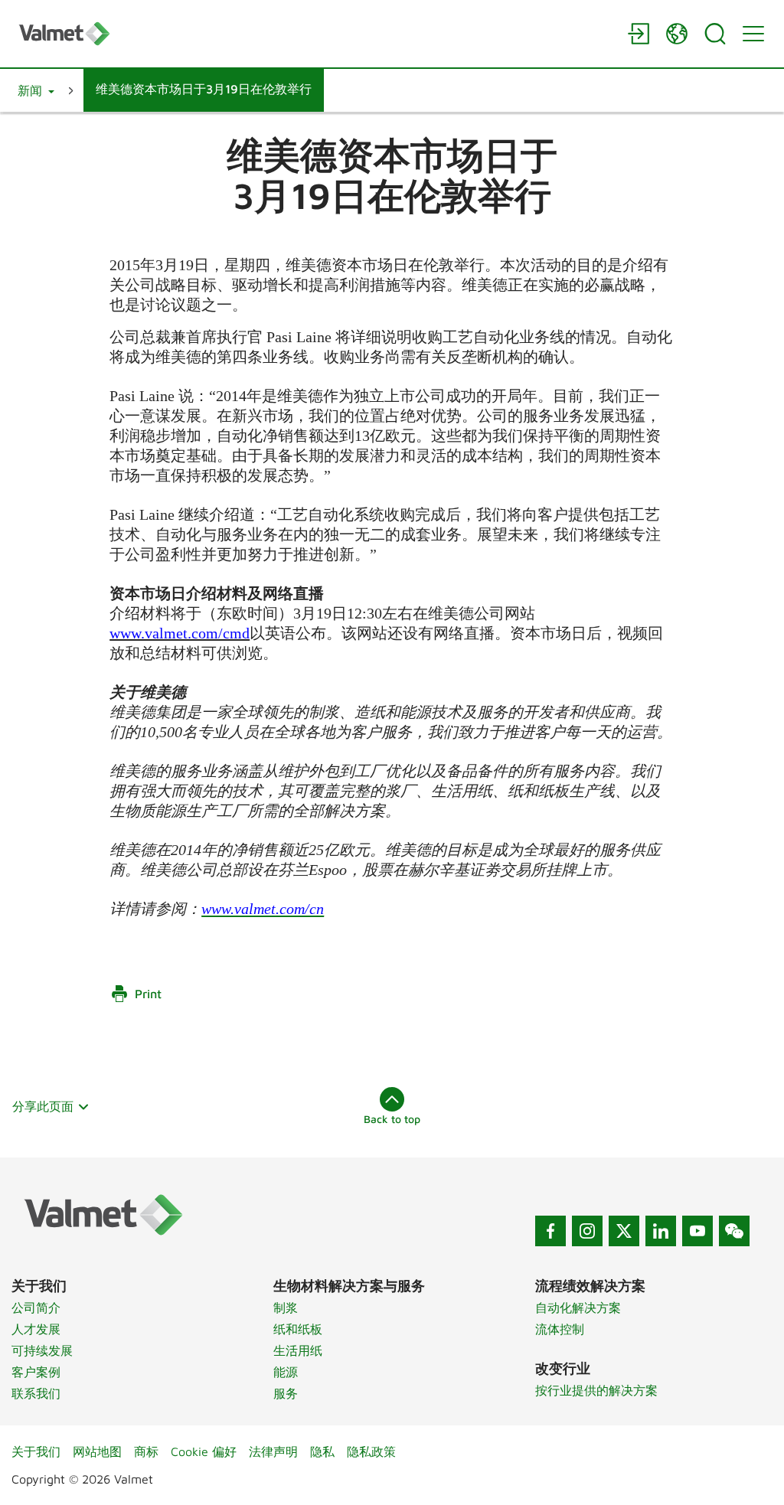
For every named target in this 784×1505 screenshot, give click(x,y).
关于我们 (35, 1451)
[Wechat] (734, 1231)
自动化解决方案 (578, 1307)
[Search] (715, 34)
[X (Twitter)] (624, 1231)
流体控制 (559, 1329)
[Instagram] (587, 1231)
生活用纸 (297, 1350)
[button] (36, 90)
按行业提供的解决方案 (596, 1390)
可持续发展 (42, 1350)
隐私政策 (371, 1451)
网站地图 (97, 1451)
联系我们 (35, 1393)
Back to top (392, 1118)
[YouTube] (697, 1231)
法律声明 (273, 1451)
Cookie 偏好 (204, 1451)
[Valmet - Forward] (315, 33)
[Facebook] (550, 1231)
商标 (146, 1451)
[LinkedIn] (660, 1231)
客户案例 (35, 1372)
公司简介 (35, 1307)
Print (148, 994)
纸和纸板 (297, 1329)
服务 (285, 1393)
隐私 (322, 1451)
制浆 (285, 1307)
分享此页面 (43, 1106)
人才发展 (35, 1329)
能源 (285, 1372)
